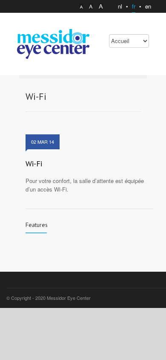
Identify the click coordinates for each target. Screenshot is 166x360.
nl (120, 6)
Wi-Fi (34, 163)
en (148, 6)
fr (133, 6)
